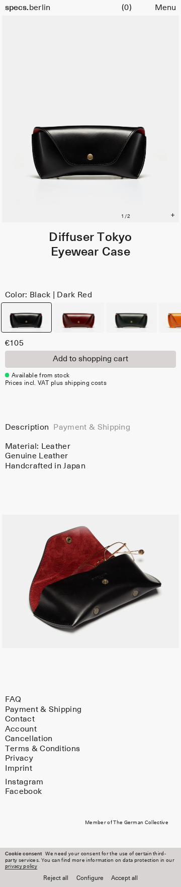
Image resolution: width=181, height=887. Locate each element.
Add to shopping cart (90, 359)
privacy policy (21, 866)
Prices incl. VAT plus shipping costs (56, 383)
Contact (20, 719)
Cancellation (29, 739)
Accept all (124, 878)
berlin (28, 8)
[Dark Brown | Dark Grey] (78, 317)
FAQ (13, 699)
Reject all (55, 878)
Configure (90, 878)
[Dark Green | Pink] (131, 317)
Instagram (24, 782)
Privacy (19, 758)
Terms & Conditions (42, 749)
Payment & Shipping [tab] (91, 427)
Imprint (18, 768)
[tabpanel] (90, 456)
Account (21, 729)
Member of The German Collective (126, 822)
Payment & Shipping (43, 709)
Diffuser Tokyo (90, 237)
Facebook (23, 791)
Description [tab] (27, 427)
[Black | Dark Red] (26, 317)
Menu (165, 8)
